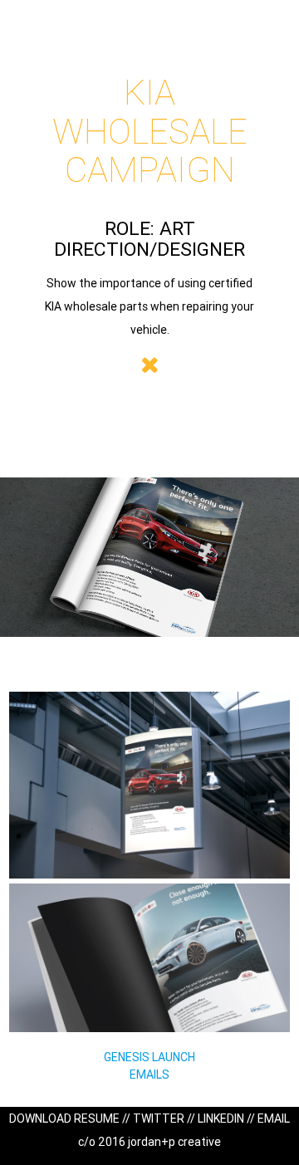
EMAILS (149, 1074)
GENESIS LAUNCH (149, 1057)
